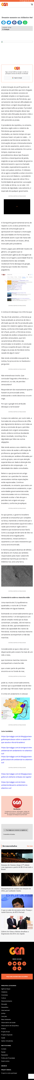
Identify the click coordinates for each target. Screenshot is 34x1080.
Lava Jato (4, 1016)
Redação (6, 29)
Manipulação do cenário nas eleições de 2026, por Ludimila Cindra (16, 889)
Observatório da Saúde (8, 1022)
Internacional (5, 1010)
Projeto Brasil (5, 1032)
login (10, 830)
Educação (4, 1004)
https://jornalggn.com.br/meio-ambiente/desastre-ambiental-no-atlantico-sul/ (14, 785)
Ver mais (30, 846)
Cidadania (4, 992)
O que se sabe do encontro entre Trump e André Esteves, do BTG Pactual (16, 911)
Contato (3, 1049)
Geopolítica (4, 1007)
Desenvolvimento (6, 1001)
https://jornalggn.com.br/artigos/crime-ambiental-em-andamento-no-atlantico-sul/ (16, 750)
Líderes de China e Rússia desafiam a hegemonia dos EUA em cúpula (15, 932)
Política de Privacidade (8, 1058)
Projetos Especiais (6, 1035)
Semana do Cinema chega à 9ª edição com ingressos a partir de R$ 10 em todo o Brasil (17, 867)
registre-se (24, 830)
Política (3, 1029)
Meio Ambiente (6, 1019)
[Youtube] (15, 964)
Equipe (3, 1052)
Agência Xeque (5, 989)
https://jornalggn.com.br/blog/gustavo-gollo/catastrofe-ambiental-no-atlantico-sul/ (17, 759)
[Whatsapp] (15, 968)
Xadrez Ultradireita (7, 1041)
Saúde (3, 1038)
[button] (3, 22)
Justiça (3, 1013)
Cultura (3, 998)
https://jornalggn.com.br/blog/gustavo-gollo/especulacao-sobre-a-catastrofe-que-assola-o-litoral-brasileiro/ (16, 739)
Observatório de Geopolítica (10, 1026)
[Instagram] (24, 964)
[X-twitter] (10, 964)
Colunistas (4, 995)
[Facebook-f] (19, 964)
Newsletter (4, 1055)
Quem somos (5, 1061)
